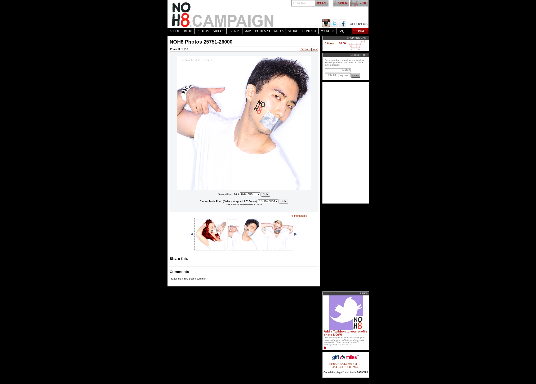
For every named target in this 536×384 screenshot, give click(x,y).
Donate (360, 31)
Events (234, 31)
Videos (218, 31)
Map (248, 31)
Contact (309, 31)
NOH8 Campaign (223, 14)
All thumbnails (299, 215)
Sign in (342, 3)
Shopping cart (357, 37)
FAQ (341, 31)
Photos (203, 31)
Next (315, 49)
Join (363, 3)
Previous (305, 49)
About (175, 31)
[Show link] (345, 328)
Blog (188, 31)
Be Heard (262, 31)
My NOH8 (327, 31)
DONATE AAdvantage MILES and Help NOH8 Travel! (345, 366)
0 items (329, 43)
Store (293, 31)
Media (278, 31)
